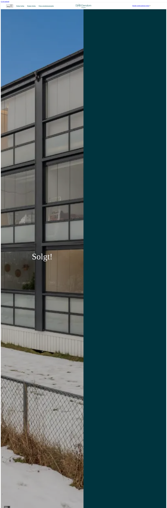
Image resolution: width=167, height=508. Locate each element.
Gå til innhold (5, 1)
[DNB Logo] (83, 6)
